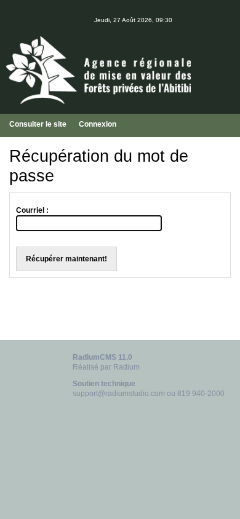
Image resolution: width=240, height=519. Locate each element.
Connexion (97, 124)
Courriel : (32, 210)
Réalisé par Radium (106, 367)
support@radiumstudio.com (119, 393)
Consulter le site (37, 124)
